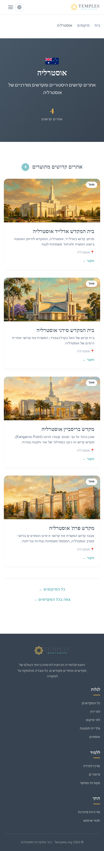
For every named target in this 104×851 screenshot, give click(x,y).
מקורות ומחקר (90, 783)
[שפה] (19, 7)
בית (97, 25)
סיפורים (94, 774)
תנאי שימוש (91, 820)
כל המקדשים (91, 703)
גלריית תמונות (90, 728)
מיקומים (83, 25)
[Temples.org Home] (52, 650)
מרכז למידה (91, 766)
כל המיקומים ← (52, 589)
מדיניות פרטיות (89, 812)
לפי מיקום (93, 720)
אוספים (94, 737)
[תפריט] (10, 7)
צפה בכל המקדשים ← (52, 599)
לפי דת (95, 711)
